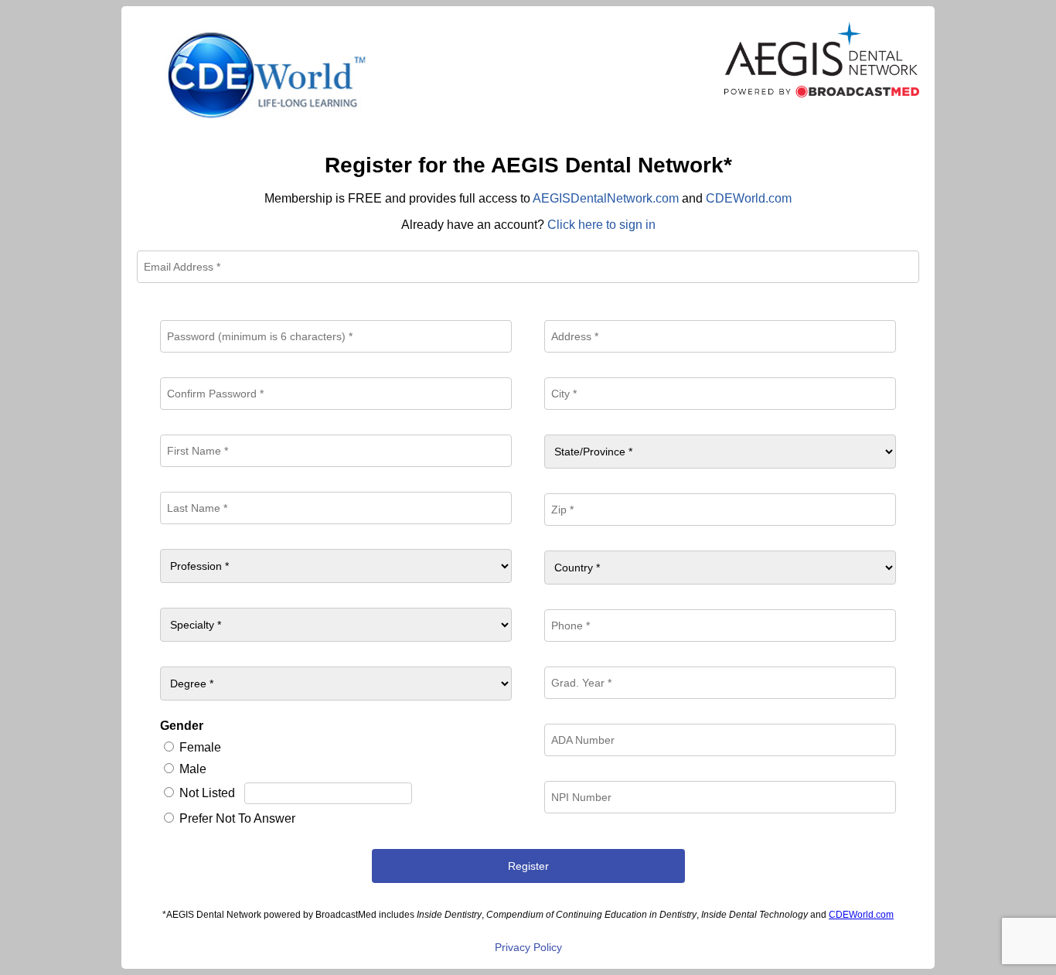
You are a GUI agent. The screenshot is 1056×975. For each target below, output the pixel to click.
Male (192, 769)
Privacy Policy (528, 947)
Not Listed (207, 792)
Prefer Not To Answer (237, 818)
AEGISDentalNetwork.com (606, 198)
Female (200, 747)
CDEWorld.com (749, 198)
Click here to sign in (601, 224)
